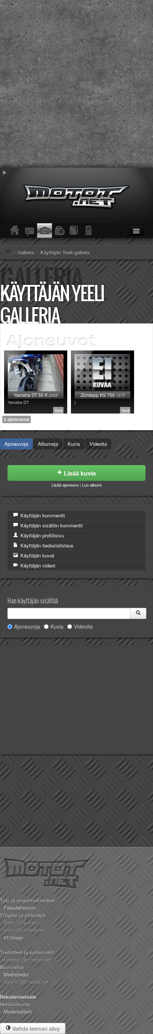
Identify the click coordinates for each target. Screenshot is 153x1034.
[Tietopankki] (74, 230)
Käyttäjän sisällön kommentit (51, 525)
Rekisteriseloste (18, 996)
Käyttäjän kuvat (36, 555)
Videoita (98, 443)
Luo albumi (91, 485)
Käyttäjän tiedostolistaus (46, 545)
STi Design (13, 938)
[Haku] (138, 613)
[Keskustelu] (29, 230)
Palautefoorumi (20, 907)
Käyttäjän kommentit (42, 515)
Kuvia (74, 443)
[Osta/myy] (59, 230)
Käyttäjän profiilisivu (41, 535)
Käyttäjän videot (37, 565)
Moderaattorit (18, 1011)
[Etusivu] (14, 230)
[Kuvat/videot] (44, 230)
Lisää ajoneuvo (65, 485)
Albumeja (48, 443)
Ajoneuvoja (16, 443)
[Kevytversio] (89, 230)
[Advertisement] (76, 83)
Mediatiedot (16, 974)
